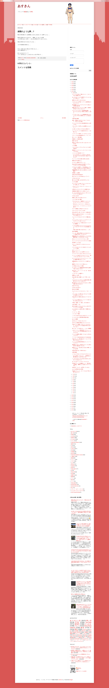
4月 (73, 387)
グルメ (72, 440)
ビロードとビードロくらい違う (78, 210)
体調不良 (73, 475)
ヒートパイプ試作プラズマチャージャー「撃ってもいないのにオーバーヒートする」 (81, 256)
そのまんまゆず (75, 195)
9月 (73, 377)
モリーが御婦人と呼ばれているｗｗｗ (80, 208)
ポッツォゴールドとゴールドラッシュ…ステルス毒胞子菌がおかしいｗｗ (81, 259)
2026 (72, 81)
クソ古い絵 (40, 24)
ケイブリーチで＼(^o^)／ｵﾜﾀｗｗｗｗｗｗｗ (81, 253)
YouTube (73, 436)
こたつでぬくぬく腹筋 (77, 199)
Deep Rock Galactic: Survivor (77, 454)
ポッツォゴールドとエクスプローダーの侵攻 (81, 240)
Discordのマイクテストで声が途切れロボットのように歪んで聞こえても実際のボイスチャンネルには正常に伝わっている (83, 583)
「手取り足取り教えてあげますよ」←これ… (81, 229)
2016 (72, 402)
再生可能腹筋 (75, 231)
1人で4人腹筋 (75, 181)
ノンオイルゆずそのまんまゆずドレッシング (81, 315)
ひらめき (73, 439)
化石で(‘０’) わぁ (75, 285)
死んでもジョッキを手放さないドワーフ (80, 176)
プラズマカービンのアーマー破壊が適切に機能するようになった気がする (81, 280)
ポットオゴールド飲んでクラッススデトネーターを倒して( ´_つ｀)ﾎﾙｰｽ (81, 184)
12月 (73, 92)
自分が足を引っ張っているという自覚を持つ (81, 212)
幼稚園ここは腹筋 (76, 172)
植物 (72, 457)
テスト (72, 478)
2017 (72, 400)
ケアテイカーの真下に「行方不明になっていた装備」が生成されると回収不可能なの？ (81, 168)
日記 (72, 450)
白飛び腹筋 (74, 352)
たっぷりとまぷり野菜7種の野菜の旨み (80, 317)
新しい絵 (45, 24)
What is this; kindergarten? (77, 174)
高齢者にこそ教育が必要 (77, 139)
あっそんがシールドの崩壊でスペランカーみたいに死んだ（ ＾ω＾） (81, 98)
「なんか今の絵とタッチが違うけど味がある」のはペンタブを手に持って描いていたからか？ (81, 156)
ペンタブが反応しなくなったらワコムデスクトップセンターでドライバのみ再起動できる (81, 226)
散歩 (72, 479)
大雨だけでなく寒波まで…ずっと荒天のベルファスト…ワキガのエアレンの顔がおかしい (81, 661)
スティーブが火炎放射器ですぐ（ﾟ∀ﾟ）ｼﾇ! (81, 135)
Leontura (60, 679)
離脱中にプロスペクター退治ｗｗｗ (79, 264)
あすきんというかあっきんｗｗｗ (79, 320)
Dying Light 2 (73, 468)
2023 (72, 87)
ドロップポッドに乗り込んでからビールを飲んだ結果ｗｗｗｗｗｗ (81, 294)
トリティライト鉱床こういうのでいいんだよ (81, 133)
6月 (73, 383)
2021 (72, 91)
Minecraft (73, 471)
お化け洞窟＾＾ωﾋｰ (76, 304)
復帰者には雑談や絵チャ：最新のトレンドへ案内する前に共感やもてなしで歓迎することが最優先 (81, 651)
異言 (72, 447)
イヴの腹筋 (74, 145)
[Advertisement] (42, 106)
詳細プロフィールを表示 (81, 671)
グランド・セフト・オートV (77, 489)
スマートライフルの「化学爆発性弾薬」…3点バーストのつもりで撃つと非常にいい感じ (81, 111)
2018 (72, 398)
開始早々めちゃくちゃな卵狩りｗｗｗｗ (80, 251)
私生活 (72, 453)
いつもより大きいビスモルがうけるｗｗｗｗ (81, 354)
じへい (72, 481)
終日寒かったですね (76, 242)
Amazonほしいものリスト (76, 425)
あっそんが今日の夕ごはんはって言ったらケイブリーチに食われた (81, 193)
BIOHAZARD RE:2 (75, 485)
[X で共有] (42, 57)
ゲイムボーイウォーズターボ (77, 490)
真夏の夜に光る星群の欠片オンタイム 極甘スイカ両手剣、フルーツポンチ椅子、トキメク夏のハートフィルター (81, 658)
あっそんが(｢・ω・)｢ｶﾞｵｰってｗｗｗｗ (80, 361)
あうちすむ (34, 24)
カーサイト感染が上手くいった (78, 162)
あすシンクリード (76, 250)
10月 (73, 376)
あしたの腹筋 (75, 319)
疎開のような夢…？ (76, 275)
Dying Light (73, 482)
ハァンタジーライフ (27, 24)
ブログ (72, 461)
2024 (72, 85)
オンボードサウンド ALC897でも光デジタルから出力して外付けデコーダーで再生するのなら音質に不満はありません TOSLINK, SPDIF (81, 571)
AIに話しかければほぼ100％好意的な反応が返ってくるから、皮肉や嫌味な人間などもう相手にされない (81, 512)
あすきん (24, 6)
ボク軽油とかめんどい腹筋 (78, 265)
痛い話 (72, 433)
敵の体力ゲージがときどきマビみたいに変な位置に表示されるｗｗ (81, 283)
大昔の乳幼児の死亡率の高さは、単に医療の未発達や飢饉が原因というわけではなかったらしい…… (81, 562)
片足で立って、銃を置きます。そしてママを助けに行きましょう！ (81, 339)
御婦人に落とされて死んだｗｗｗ (79, 197)
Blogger (71, 679)
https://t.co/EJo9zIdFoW (77, 415)
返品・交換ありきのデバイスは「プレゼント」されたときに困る (81, 121)
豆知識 (72, 451)
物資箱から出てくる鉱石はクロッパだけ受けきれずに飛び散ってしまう (81, 345)
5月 (73, 385)
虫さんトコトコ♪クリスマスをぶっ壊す (80, 239)
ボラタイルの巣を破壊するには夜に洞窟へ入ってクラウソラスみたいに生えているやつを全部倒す (83, 525)
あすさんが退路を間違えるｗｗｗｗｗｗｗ (81, 322)
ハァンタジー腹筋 (76, 313)
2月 (73, 390)
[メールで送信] (40, 57)
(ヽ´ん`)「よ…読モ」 (76, 311)
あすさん (79, 668)
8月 (73, 379)
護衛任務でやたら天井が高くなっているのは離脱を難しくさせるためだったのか (81, 237)
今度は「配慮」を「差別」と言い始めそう (81, 302)
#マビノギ (85, 415)
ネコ (72, 462)
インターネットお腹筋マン (78, 273)
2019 (72, 396)
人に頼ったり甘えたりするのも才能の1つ (81, 128)
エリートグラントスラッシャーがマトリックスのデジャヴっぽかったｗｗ (81, 220)
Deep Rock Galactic (75, 442)
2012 (72, 408)
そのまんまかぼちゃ (76, 287)
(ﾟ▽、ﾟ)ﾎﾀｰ (50, 24)
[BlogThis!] (41, 57)
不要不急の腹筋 (75, 118)
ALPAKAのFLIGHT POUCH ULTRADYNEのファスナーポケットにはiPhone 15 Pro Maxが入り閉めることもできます (81, 551)
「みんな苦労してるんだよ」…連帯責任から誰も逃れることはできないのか (81, 356)
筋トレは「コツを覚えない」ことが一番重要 (81, 328)
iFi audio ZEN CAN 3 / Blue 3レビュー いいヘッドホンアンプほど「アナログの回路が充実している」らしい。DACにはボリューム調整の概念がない (83, 538)
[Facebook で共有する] (44, 57)
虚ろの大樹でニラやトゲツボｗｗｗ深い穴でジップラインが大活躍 (81, 307)
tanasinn (73, 465)
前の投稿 (64, 117)
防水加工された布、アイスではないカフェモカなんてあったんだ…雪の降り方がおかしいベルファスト (81, 647)
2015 (72, 404)
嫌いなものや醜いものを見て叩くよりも (80, 180)
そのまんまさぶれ (76, 178)
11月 (73, 374)
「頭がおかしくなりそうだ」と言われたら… (81, 204)
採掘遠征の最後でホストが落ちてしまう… (81, 191)
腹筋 (25, 11)
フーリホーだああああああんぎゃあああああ (81, 337)
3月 (73, 389)
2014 (72, 406)
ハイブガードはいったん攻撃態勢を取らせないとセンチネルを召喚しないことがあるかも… (81, 115)
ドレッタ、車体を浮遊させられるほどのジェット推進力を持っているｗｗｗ (81, 234)
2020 (72, 395)
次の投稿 (20, 117)
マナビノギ (20, 24)
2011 (72, 409)
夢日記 (23, 59)
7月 (73, 381)
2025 (72, 83)
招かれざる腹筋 (75, 289)
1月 (73, 392)
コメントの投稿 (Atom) (25, 120)
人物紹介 (73, 456)
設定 (72, 473)
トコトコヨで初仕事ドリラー (78, 153)
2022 (72, 89)
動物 (72, 476)
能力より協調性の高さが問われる (78, 594)
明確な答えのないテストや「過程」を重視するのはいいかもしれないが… (81, 108)
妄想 (72, 467)
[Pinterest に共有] (45, 57)
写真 (72, 434)
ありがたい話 (74, 431)
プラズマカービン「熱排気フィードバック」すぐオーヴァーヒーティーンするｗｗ (81, 202)
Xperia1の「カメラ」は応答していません (81, 367)
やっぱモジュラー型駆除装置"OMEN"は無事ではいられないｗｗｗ (81, 268)
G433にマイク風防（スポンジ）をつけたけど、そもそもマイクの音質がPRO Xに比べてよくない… (81, 325)
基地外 (72, 437)
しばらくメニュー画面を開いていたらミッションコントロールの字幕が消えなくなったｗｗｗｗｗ (81, 331)
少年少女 (73, 448)
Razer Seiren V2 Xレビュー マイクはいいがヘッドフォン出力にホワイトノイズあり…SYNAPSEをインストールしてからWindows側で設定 (83, 606)
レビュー (73, 459)
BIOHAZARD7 (74, 484)
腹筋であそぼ (75, 140)
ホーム (41, 117)
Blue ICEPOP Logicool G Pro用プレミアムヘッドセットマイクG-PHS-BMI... (81, 165)
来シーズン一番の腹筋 (77, 137)
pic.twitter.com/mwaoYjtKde (78, 417)
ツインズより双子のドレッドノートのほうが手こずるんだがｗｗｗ (81, 300)
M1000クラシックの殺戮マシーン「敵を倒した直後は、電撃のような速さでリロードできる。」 (81, 364)
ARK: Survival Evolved (75, 492)
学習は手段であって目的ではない (79, 350)
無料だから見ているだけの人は (78, 100)
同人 (72, 487)
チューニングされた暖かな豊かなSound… (81, 158)
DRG (31, 11)
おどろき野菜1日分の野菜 (77, 369)
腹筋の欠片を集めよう (77, 160)
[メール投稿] (38, 57)
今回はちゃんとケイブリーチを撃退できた (81, 189)
